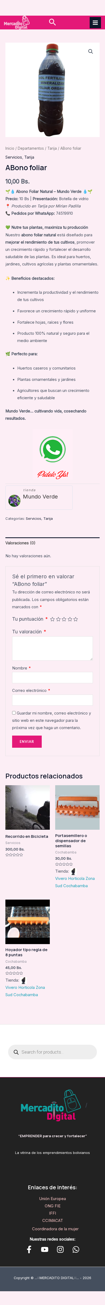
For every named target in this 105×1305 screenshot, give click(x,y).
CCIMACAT (52, 1220)
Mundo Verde (40, 496)
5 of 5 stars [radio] (75, 619)
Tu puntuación (30, 619)
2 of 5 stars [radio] (58, 619)
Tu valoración (29, 631)
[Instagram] (60, 1249)
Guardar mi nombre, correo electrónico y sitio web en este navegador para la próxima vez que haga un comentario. (51, 720)
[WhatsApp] (76, 1249)
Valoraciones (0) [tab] (20, 543)
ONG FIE (53, 1206)
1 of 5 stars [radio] (52, 619)
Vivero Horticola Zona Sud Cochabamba (75, 882)
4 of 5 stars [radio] (70, 619)
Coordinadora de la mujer (55, 1229)
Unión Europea (52, 1198)
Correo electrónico (31, 690)
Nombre (21, 668)
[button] (52, 22)
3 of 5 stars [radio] (64, 619)
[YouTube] (44, 1249)
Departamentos (31, 148)
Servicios (13, 157)
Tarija (52, 148)
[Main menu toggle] (95, 22)
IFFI (52, 1213)
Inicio (9, 148)
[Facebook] (29, 1249)
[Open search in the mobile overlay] (52, 1052)
